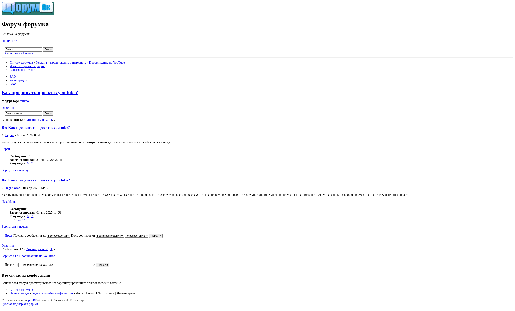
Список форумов (21, 62)
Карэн (9, 135)
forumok (25, 101)
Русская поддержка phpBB (20, 304)
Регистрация (18, 80)
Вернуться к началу (15, 170)
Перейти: (11, 264)
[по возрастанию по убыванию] (144, 235)
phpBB (32, 300)
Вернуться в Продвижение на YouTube (28, 256)
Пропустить (10, 40)
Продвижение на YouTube (107, 62)
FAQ (13, 76)
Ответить (8, 108)
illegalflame (12, 188)
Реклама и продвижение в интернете (61, 62)
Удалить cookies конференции (52, 293)
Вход (13, 84)
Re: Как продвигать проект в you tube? (36, 127)
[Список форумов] (28, 14)
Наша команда (19, 293)
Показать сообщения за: (30, 235)
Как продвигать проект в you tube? (40, 92)
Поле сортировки (83, 235)
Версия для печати (22, 69)
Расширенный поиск (19, 53)
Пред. (9, 235)
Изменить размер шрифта (27, 66)
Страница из (37, 119)
